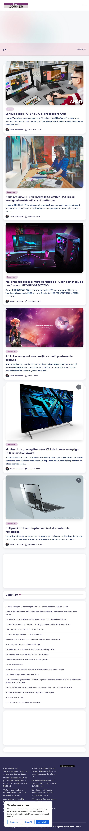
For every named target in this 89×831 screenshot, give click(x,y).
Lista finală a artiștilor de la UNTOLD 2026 (25, 629)
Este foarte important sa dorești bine (22, 674)
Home (79, 49)
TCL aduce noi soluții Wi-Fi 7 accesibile (23, 702)
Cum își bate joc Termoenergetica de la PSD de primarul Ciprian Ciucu (37, 607)
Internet (9, 109)
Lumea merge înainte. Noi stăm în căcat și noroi (27, 659)
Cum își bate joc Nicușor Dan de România (24, 634)
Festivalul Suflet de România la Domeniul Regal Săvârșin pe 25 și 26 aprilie (39, 687)
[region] (28, 814)
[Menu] (84, 5)
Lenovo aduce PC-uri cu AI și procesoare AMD (36, 113)
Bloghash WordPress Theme (68, 826)
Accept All (42, 822)
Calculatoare (11, 192)
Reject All (28, 822)
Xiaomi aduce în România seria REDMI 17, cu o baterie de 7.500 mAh (44, 783)
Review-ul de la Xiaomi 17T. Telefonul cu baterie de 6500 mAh (33, 639)
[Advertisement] (44, 27)
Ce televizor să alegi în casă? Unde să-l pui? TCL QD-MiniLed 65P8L (36, 619)
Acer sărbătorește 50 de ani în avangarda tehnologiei (30, 692)
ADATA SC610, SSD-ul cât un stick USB (23, 644)
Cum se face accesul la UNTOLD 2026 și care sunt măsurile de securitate (38, 624)
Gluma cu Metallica (14, 664)
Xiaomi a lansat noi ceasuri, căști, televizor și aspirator (30, 649)
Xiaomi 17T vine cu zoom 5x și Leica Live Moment (27, 654)
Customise (14, 822)
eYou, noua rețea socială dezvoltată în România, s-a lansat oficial (35, 669)
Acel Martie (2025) (14, 697)
